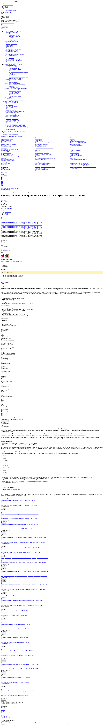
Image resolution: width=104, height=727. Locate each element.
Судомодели (9, 98)
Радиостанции (9, 105)
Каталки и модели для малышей (17, 39)
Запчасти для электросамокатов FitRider (15, 125)
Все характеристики (5, 250)
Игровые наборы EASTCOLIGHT (14, 60)
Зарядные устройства (11, 110)
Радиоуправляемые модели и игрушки (12, 64)
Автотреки (11, 80)
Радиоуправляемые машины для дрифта (18, 72)
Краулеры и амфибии (14, 68)
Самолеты (8, 97)
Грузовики (11, 73)
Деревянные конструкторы (12, 50)
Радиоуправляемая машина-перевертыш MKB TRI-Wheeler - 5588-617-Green (19, 518)
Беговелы (11, 56)
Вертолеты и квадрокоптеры (13, 83)
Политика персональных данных (9, 703)
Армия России (9, 46)
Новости (5, 3)
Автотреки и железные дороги (13, 79)
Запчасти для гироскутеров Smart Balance (16, 126)
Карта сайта (3, 705)
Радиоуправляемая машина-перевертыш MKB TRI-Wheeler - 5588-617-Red (18, 528)
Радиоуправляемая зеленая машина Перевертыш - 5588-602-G (15, 628)
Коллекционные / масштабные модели (18, 77)
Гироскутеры (9, 42)
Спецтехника (12, 40)
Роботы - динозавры (14, 92)
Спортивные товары (11, 103)
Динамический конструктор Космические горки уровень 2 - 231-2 (16, 695)
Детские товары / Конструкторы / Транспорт (14, 31)
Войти (2, 12)
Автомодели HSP (13, 66)
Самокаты (11, 58)
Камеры (8, 108)
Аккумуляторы (9, 107)
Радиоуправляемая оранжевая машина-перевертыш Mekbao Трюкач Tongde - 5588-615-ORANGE (24, 562)
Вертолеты (11, 86)
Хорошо (2, 724)
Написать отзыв (4, 420)
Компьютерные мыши (11, 106)
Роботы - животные (14, 94)
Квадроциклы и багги (14, 36)
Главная (2, 187)
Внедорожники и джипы (15, 33)
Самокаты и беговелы (11, 55)
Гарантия (5, 7)
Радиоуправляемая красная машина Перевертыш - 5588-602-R (15, 642)
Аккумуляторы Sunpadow (12, 112)
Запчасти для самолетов (12, 119)
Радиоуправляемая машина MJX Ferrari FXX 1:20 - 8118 (14, 615)
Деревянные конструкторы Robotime (15, 54)
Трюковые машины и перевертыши (17, 75)
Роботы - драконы (13, 93)
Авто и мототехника (11, 65)
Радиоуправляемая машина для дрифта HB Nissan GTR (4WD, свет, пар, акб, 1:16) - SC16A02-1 (23, 589)
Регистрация (8, 12)
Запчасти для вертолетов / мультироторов (16, 117)
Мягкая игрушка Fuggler (12, 41)
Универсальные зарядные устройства (15, 111)
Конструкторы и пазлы (11, 53)
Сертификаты (4, 713)
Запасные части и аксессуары (10, 101)
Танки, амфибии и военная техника (14, 100)
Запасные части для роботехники (14, 122)
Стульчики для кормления (12, 63)
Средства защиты (10, 129)
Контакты (3, 710)
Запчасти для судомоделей (12, 120)
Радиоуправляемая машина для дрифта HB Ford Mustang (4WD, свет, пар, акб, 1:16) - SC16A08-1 (24, 576)
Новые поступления (8, 5)
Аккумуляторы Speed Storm (12, 102)
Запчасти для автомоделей (12, 115)
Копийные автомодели (14, 70)
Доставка (5, 6)
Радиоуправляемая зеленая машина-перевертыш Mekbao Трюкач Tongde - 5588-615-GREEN (23, 542)
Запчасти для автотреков (12, 116)
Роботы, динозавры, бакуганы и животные (16, 88)
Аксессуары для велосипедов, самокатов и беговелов (19, 127)
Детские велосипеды (11, 61)
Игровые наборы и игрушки (13, 59)
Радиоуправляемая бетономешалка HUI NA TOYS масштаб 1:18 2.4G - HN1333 (20, 505)
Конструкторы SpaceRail (12, 51)
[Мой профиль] (1, 179)
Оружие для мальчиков (11, 44)
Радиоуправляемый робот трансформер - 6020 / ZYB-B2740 (15, 682)
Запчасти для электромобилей (13, 114)
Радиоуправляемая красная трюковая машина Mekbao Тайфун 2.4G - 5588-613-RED (21, 552)
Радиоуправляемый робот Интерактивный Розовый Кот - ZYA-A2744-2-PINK (19, 668)
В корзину (3, 269)
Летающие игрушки (14, 87)
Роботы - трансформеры (15, 91)
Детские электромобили (12, 32)
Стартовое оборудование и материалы (15, 124)
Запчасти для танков (11, 121)
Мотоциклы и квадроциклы (16, 78)
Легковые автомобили (14, 35)
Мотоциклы (12, 37)
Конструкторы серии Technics (13, 49)
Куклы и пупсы (10, 47)
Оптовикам (3, 708)
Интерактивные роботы (15, 89)
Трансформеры (9, 45)
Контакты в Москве (11, 10)
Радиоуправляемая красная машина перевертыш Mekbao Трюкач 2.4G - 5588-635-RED (21, 605)
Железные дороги (13, 82)
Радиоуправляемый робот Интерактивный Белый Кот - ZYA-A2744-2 (17, 655)
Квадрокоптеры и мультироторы (17, 84)
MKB (5, 200)
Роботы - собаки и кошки (15, 96)
